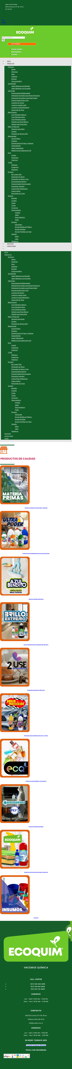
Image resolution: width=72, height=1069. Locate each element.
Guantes (14, 234)
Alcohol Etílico (15, 138)
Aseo (13, 74)
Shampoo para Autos (17, 129)
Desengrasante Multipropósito (20, 93)
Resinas (14, 79)
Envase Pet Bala (20, 229)
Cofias (13, 203)
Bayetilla (14, 198)
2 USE (10, 162)
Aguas (13, 69)
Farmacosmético (16, 81)
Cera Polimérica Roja (18, 117)
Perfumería (14, 158)
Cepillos (14, 201)
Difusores (14, 165)
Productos (10, 63)
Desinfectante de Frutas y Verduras (22, 143)
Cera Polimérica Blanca (18, 115)
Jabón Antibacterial (17, 148)
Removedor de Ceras (18, 193)
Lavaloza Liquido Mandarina (20, 107)
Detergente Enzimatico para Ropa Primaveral (25, 95)
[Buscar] (3, 40)
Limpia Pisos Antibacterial (19, 189)
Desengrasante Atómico (18, 181)
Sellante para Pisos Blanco (19, 122)
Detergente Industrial (17, 186)
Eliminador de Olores (18, 177)
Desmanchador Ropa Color (20, 100)
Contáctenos (11, 246)
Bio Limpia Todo (16, 174)
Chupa (13, 205)
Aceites (13, 155)
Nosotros (10, 243)
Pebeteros (14, 169)
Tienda (9, 248)
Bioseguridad (12, 136)
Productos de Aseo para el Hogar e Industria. (36, 872)
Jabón (17, 215)
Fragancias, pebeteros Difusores (36, 690)
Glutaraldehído (16, 146)
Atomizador (18, 224)
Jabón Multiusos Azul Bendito (20, 86)
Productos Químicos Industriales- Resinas (36, 508)
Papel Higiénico (20, 217)
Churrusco (14, 208)
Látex (16, 239)
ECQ (9, 153)
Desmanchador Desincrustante (21, 184)
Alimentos (14, 72)
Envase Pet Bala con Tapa (23, 232)
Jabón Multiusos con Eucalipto (20, 88)
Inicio (9, 61)
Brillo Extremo (12, 112)
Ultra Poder (11, 91)
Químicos (11, 67)
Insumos (10, 196)
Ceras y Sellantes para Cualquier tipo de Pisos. (36, 644)
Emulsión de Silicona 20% (19, 134)
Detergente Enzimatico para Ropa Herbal (24, 98)
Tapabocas (14, 241)
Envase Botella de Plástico (23, 227)
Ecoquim (10, 172)
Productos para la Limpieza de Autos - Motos (36, 735)
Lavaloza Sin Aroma (17, 103)
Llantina (13, 131)
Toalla (17, 220)
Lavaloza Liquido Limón (18, 105)
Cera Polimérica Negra (18, 119)
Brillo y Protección (13, 127)
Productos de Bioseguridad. (36, 826)
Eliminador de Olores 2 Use (20, 179)
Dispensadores (16, 210)
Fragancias (14, 167)
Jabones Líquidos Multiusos (36, 599)
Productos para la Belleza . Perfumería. (36, 781)
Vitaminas (14, 160)
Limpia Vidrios (15, 191)
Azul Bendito (12, 83)
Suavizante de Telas (17, 110)
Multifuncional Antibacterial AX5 (21, 150)
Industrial (14, 76)
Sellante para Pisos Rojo (19, 124)
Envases (14, 222)
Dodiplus (14, 141)
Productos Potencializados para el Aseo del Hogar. (36, 553)
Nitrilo (17, 236)
